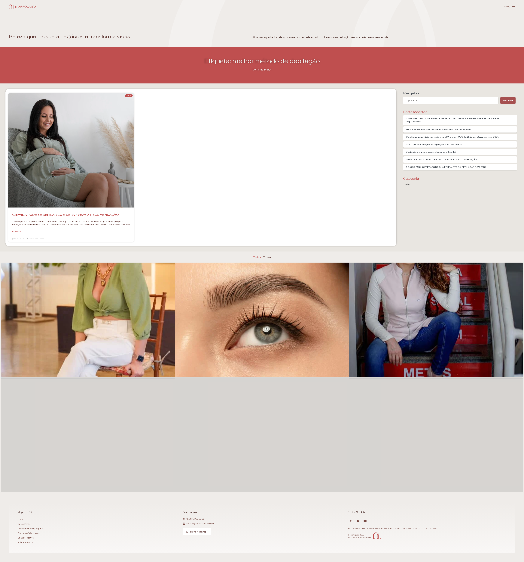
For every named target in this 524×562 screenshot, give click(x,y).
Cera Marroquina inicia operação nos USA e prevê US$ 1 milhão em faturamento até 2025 (452, 137)
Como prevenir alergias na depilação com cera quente (434, 144)
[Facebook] (358, 521)
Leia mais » (16, 231)
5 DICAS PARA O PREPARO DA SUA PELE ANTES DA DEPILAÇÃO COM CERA (446, 167)
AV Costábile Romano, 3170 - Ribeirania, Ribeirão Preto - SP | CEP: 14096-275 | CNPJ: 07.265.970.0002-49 (392, 528)
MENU (507, 6)
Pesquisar (412, 93)
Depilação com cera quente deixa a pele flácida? (431, 152)
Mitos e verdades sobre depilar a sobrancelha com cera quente (438, 129)
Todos (406, 184)
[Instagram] (351, 521)
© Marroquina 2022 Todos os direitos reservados (359, 536)
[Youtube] (365, 521)
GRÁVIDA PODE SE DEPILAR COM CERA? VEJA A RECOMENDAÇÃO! (65, 215)
